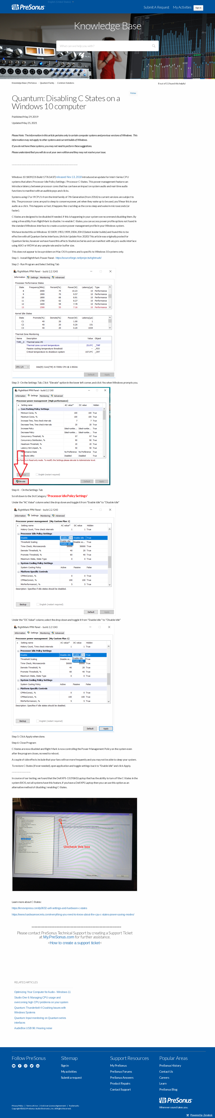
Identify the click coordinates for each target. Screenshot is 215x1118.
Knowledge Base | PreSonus (24, 83)
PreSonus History (170, 1065)
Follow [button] (133, 93)
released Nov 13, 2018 (69, 177)
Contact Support (120, 1089)
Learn (163, 1083)
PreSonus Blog (168, 1089)
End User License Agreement (53, 1105)
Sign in (65, 1065)
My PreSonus (118, 1065)
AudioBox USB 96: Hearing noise (33, 1028)
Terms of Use (32, 1105)
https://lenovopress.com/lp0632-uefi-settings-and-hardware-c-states (49, 908)
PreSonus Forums (121, 1071)
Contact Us (166, 1071)
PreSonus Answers (122, 1077)
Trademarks (74, 1105)
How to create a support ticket (75, 943)
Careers (164, 1077)
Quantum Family (47, 83)
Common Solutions (65, 83)
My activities (182, 7)
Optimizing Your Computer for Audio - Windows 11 (42, 992)
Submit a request (156, 7)
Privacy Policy (17, 1105)
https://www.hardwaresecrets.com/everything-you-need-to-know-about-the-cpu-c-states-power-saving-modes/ (73, 914)
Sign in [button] (198, 8)
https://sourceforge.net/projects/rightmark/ (78, 257)
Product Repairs (120, 1083)
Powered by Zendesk (201, 1115)
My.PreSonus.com (58, 937)
